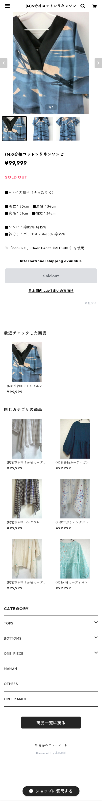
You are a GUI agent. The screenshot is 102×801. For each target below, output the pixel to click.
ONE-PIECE (14, 653)
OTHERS (11, 684)
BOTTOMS (13, 638)
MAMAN (10, 668)
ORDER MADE (15, 699)
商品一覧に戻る (51, 722)
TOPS (8, 623)
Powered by (45, 753)
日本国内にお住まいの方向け (51, 291)
